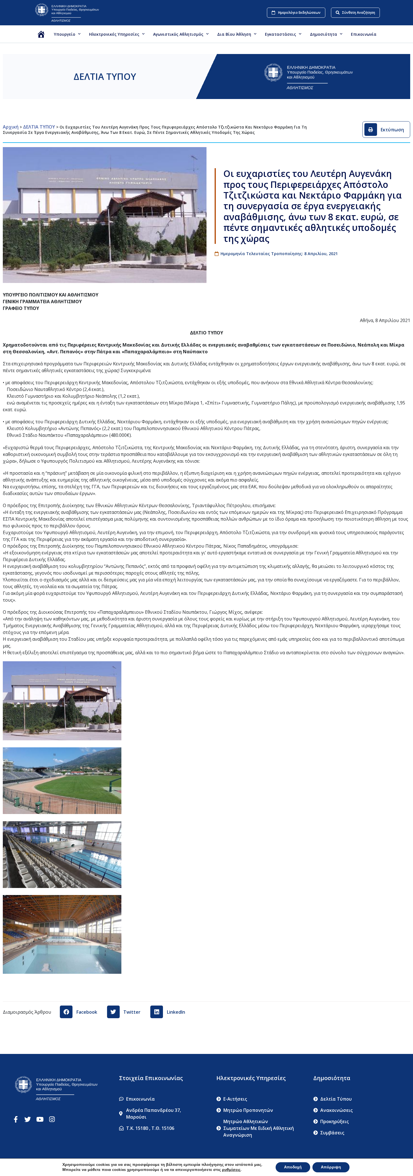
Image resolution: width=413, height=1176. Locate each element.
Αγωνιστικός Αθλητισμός (178, 34)
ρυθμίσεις (231, 1169)
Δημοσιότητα (323, 34)
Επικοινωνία (363, 34)
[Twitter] (27, 1119)
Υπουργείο (64, 34)
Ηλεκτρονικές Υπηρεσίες (114, 34)
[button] (386, 129)
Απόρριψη (331, 1167)
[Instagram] (52, 1119)
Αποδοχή (293, 1167)
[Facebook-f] (15, 1119)
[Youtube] (40, 1119)
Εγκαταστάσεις (280, 34)
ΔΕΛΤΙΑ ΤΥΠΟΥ (105, 76)
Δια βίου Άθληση (234, 34)
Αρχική (11, 127)
